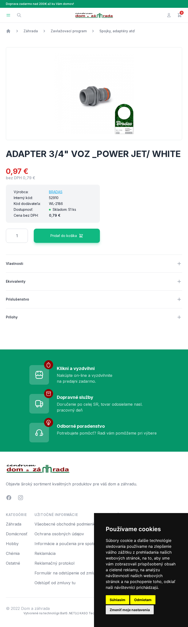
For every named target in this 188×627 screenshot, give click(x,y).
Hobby (12, 543)
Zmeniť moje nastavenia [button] (130, 610)
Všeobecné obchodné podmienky (66, 524)
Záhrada (31, 31)
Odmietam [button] (143, 600)
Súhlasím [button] (117, 600)
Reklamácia (45, 553)
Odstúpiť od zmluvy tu (55, 582)
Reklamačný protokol (54, 563)
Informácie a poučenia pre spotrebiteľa (71, 543)
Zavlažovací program (69, 31)
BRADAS (55, 192)
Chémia (13, 553)
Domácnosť (16, 533)
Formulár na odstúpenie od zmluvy (67, 573)
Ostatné (13, 563)
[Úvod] (8, 31)
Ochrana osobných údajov (59, 533)
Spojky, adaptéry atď (117, 31)
